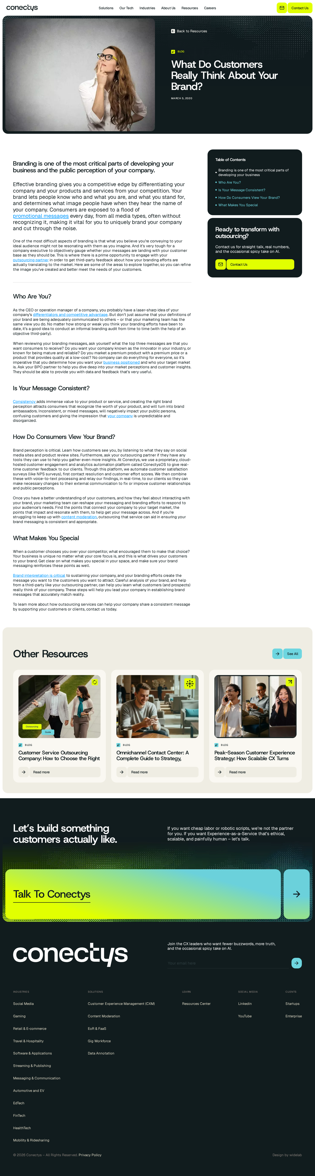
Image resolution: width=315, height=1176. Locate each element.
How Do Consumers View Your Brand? (249, 197)
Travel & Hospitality (28, 1041)
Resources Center (196, 1003)
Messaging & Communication (36, 1078)
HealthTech (22, 1128)
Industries (147, 8)
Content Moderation (104, 1016)
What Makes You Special (238, 205)
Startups (292, 1003)
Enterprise (293, 1016)
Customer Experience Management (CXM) (121, 1003)
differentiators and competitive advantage (70, 314)
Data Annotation (101, 1053)
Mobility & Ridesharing (31, 1140)
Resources (189, 8)
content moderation (79, 517)
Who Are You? (229, 182)
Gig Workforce (99, 1041)
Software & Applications (32, 1053)
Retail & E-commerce (29, 1028)
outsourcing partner (31, 260)
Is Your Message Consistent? (241, 190)
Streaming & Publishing (32, 1065)
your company (120, 416)
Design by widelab (287, 1155)
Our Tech (126, 8)
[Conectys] (20, 8)
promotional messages (41, 216)
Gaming (19, 1016)
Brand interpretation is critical (39, 575)
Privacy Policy (90, 1155)
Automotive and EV (28, 1090)
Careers (210, 8)
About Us (168, 8)
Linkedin (245, 1003)
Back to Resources (192, 31)
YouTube (245, 1016)
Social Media (23, 1003)
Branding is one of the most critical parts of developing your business (253, 172)
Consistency (24, 401)
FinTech (19, 1115)
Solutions (106, 8)
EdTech (18, 1103)
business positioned (121, 362)
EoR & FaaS (97, 1028)
